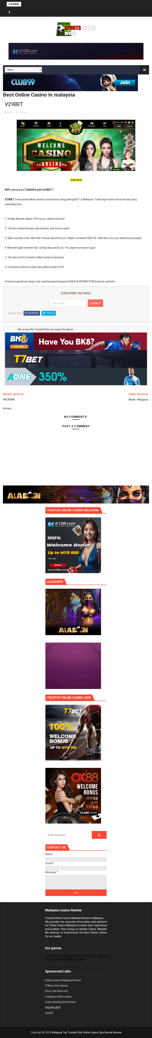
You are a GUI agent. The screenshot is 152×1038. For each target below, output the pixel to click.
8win (57, 955)
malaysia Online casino (58, 996)
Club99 (49, 1012)
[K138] (76, 50)
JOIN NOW (76, 180)
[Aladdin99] (76, 494)
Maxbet (102, 955)
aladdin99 (66, 955)
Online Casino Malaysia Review (63, 980)
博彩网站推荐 (53, 1007)
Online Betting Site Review (60, 1001)
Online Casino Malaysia (63, 925)
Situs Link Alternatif (56, 991)
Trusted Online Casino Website (63, 918)
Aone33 (77, 955)
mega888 (66, 959)
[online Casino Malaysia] (73, 545)
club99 (49, 955)
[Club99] (70, 82)
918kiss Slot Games (56, 985)
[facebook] (9, 12)
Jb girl (48, 959)
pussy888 (78, 959)
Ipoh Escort (90, 955)
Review (23, 112)
